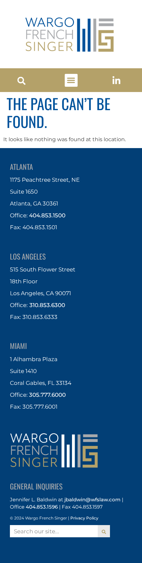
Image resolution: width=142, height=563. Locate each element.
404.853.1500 (47, 215)
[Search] (104, 531)
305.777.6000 (47, 394)
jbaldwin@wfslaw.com (92, 499)
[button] (21, 80)
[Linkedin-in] (116, 81)
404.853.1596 (42, 507)
